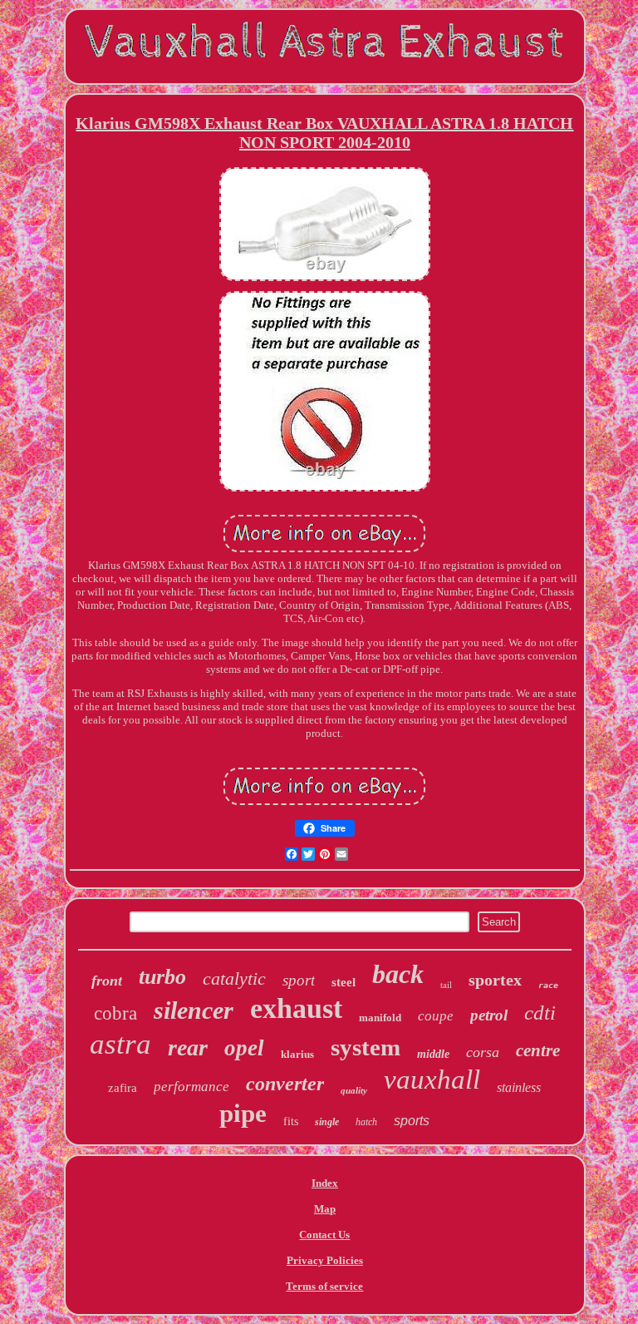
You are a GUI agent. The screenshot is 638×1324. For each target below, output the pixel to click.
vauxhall (432, 1079)
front (106, 980)
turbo (162, 977)
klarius (297, 1054)
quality (354, 1090)
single (327, 1122)
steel (343, 982)
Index (325, 1183)
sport (298, 980)
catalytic (234, 978)
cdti (540, 1012)
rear (188, 1047)
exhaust (296, 1008)
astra (120, 1044)
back (398, 974)
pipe (243, 1113)
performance (191, 1086)
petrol (489, 1015)
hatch (366, 1122)
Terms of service (324, 1286)
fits (290, 1121)
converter (285, 1083)
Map (325, 1209)
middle (433, 1054)
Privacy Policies (325, 1260)
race (548, 985)
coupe (436, 1016)
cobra (115, 1013)
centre (538, 1050)
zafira (122, 1087)
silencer (193, 1010)
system (365, 1047)
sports (411, 1121)
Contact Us (324, 1234)
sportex (495, 980)
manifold (380, 1017)
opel (244, 1047)
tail (446, 985)
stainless (519, 1087)
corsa (482, 1052)
